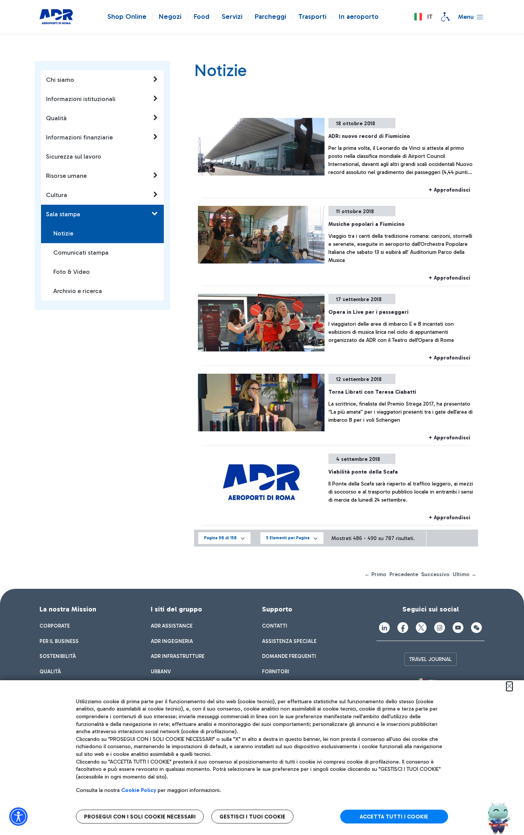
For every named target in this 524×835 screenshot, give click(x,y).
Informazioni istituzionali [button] (80, 99)
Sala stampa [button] (63, 214)
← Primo (375, 574)
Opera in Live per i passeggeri (368, 312)
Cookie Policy (138, 790)
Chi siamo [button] (60, 79)
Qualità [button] (56, 118)
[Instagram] (439, 627)
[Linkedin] (384, 627)
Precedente (403, 574)
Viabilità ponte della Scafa (363, 472)
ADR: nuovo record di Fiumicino (369, 136)
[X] (421, 627)
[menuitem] (55, 626)
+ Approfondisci (449, 190)
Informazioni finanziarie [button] (79, 137)
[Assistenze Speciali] (445, 16)
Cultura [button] (56, 195)
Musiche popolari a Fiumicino (366, 224)
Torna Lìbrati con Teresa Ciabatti (372, 392)
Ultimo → (464, 574)
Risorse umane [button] (66, 175)
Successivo (435, 574)
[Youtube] (458, 627)
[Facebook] (402, 627)
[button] (423, 17)
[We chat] (476, 627)
